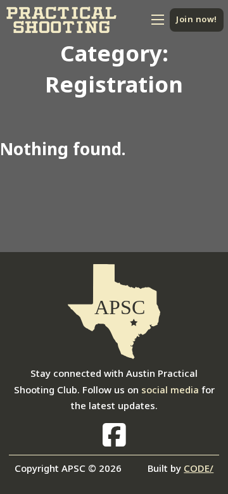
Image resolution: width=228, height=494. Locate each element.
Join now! (196, 19)
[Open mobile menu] (157, 20)
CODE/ (198, 468)
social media (170, 389)
